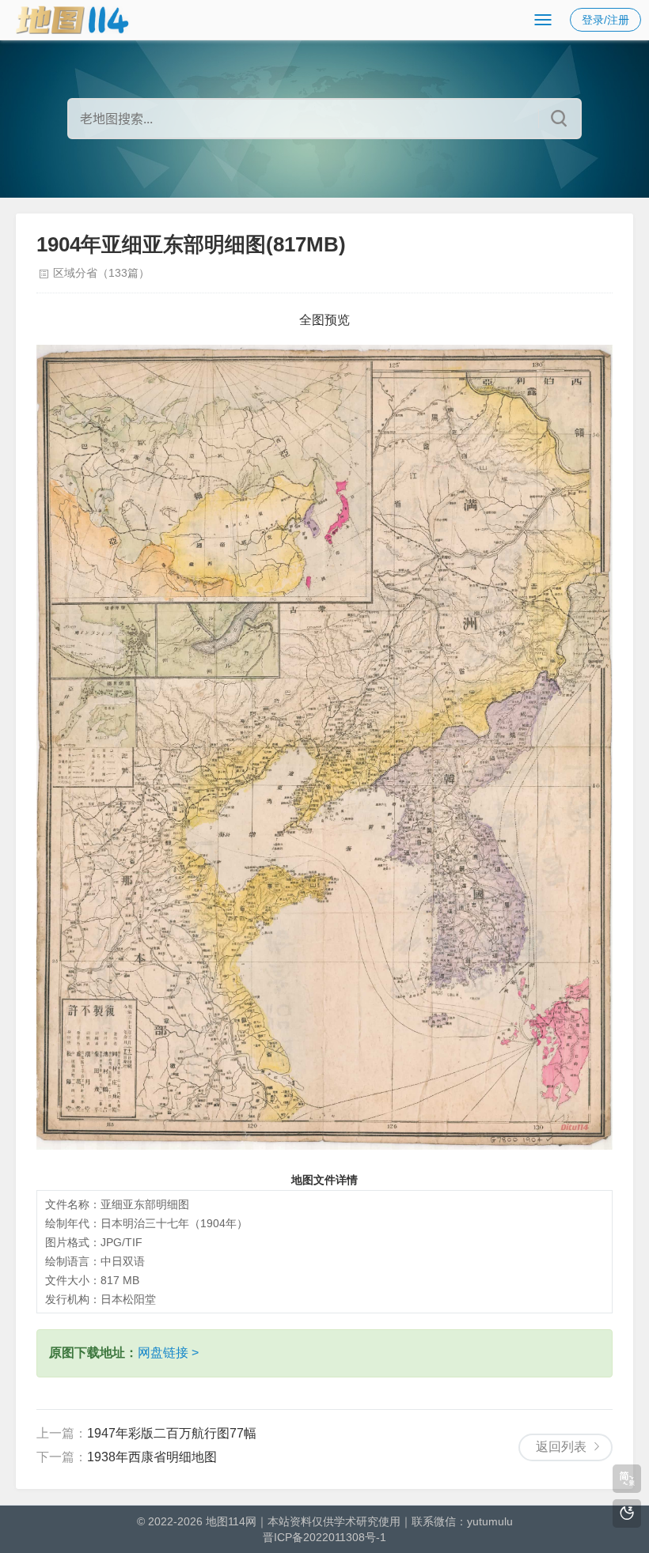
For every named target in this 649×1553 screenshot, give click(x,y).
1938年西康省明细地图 (152, 1457)
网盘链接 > (168, 1352)
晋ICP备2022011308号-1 (324, 1537)
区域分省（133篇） (101, 272)
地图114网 (231, 1521)
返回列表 (561, 1446)
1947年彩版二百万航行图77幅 (171, 1433)
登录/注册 (605, 19)
